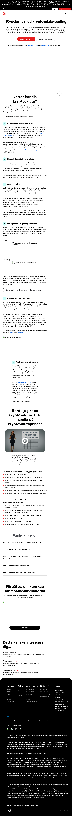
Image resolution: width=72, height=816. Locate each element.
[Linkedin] (21, 729)
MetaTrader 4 (30, 694)
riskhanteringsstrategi (30, 150)
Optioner (20, 695)
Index (9, 691)
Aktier (9, 694)
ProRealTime (30, 697)
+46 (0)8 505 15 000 (32, 45)
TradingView (30, 691)
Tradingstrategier (46, 694)
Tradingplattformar (32, 686)
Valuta (9, 689)
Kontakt (57, 686)
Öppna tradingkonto (65, 9)
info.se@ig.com (45, 45)
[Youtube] (16, 729)
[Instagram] (12, 729)
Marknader (10, 686)
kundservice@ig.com (62, 701)
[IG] (4, 13)
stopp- (12, 332)
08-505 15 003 (59, 699)
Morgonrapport (45, 696)
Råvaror (9, 697)
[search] (66, 13)
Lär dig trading (45, 686)
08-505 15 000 (59, 692)
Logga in (55, 9)
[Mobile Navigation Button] (69, 13)
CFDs (20, 112)
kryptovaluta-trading (24, 382)
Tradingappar (30, 689)
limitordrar (20, 332)
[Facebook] (8, 729)
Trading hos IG (20, 686)
